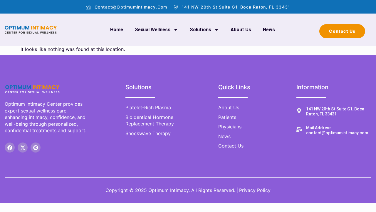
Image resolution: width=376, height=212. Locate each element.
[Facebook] (10, 148)
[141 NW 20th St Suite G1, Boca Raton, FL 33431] (299, 110)
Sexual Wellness (152, 29)
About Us (241, 29)
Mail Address (319, 127)
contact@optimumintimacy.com (337, 132)
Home (116, 29)
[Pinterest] (36, 148)
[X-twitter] (23, 148)
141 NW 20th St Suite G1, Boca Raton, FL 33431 (335, 111)
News (269, 29)
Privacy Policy (255, 190)
